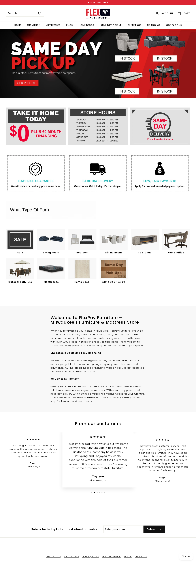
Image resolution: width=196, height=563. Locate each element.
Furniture (33, 25)
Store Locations (98, 2)
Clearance (134, 25)
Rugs (69, 25)
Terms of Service (111, 556)
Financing (153, 25)
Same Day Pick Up (111, 25)
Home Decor (86, 25)
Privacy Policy (53, 556)
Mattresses (53, 25)
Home (17, 25)
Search (128, 556)
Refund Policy (71, 556)
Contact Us (174, 25)
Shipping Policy (90, 556)
